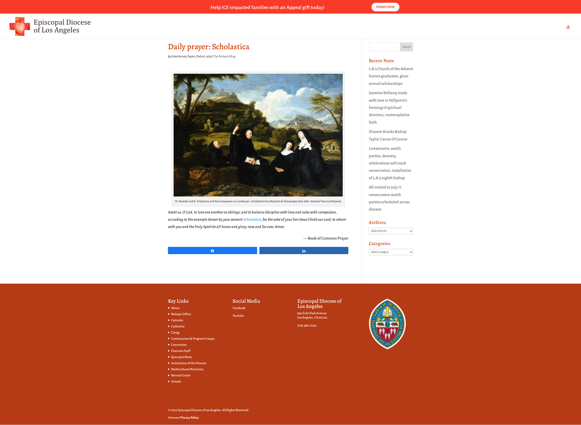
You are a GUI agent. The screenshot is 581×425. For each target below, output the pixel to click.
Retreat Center (181, 375)
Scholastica (252, 219)
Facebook (239, 308)
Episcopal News (181, 357)
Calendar (177, 320)
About (175, 308)
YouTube (238, 315)
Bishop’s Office (181, 314)
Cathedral (178, 326)
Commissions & (182, 338)
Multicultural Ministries (187, 369)
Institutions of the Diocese (188, 363)
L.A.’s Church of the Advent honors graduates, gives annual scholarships (391, 76)
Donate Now (385, 7)
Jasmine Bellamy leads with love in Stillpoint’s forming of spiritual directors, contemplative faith (389, 107)
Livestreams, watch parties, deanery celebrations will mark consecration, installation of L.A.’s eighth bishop (390, 163)
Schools (176, 381)
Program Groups (203, 338)
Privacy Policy (189, 417)
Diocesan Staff (181, 351)
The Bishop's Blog (224, 56)
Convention (179, 344)
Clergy (175, 332)
